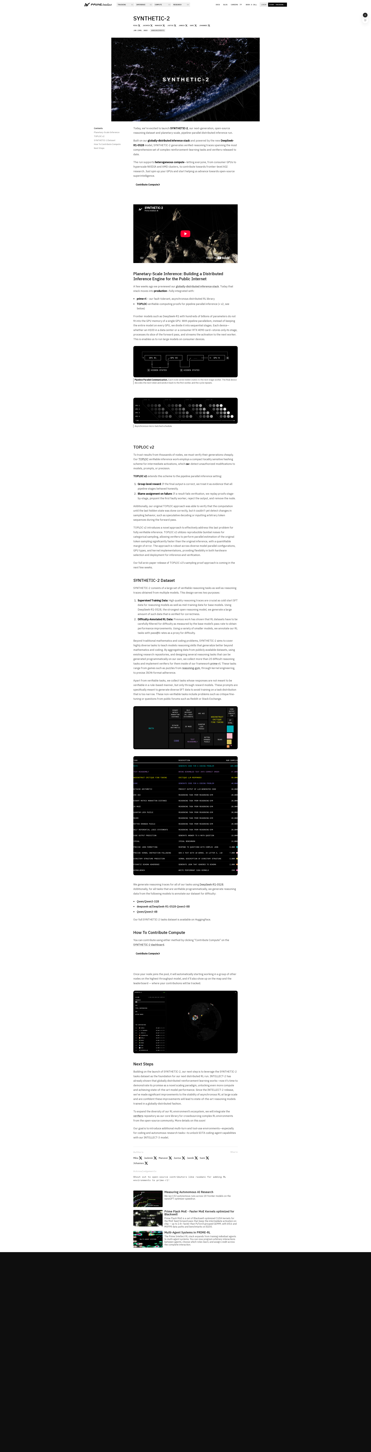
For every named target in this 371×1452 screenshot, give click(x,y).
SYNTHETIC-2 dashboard (148, 944)
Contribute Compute (147, 184)
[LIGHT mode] (365, 15)
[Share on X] (222, 1157)
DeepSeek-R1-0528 (211, 884)
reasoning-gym (191, 668)
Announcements (157, 30)
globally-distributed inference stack (197, 286)
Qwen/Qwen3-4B (147, 911)
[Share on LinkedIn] (235, 1157)
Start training (276, 5)
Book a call (251, 5)
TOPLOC (143, 459)
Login (263, 5)
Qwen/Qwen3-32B (148, 901)
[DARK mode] (365, 20)
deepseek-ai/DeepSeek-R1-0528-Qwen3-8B (163, 906)
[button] (185, 79)
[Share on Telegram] (228, 1157)
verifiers (138, 1116)
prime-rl (215, 663)
